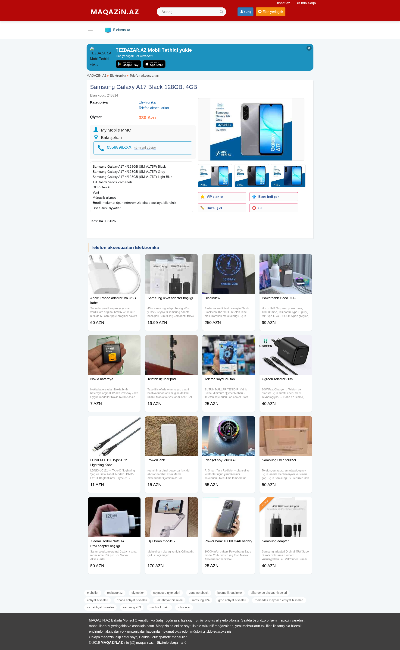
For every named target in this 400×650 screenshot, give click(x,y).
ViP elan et (215, 196)
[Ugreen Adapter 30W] (285, 341)
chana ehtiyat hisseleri (132, 600)
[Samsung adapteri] (285, 503)
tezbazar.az (115, 592)
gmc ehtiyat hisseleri (232, 600)
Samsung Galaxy (105, 166)
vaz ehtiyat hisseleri (100, 607)
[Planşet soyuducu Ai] (228, 422)
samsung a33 (132, 607)
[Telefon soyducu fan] (228, 341)
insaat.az (283, 3)
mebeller (92, 592)
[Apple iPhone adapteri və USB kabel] (114, 260)
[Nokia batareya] (114, 341)
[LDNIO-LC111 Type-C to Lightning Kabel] (114, 422)
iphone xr (184, 607)
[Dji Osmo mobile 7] (171, 503)
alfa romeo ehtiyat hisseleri (269, 592)
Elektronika (118, 75)
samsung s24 (200, 600)
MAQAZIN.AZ (96, 75)
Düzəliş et (214, 208)
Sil (260, 208)
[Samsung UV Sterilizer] (285, 422)
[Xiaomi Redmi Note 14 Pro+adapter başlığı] (114, 503)
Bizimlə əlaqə (306, 3)
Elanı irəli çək (268, 196)
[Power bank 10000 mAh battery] (228, 503)
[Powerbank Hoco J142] (285, 260)
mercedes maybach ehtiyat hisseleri (279, 600)
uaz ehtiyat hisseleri (169, 600)
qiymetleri (137, 592)
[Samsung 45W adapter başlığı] (171, 260)
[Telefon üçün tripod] (171, 341)
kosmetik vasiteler (229, 592)
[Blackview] (228, 260)
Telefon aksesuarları (144, 75)
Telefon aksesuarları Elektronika (125, 247)
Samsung (99, 171)
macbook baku (159, 607)
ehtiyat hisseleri (97, 600)
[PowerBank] (171, 422)
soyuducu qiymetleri (166, 592)
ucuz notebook (199, 592)
